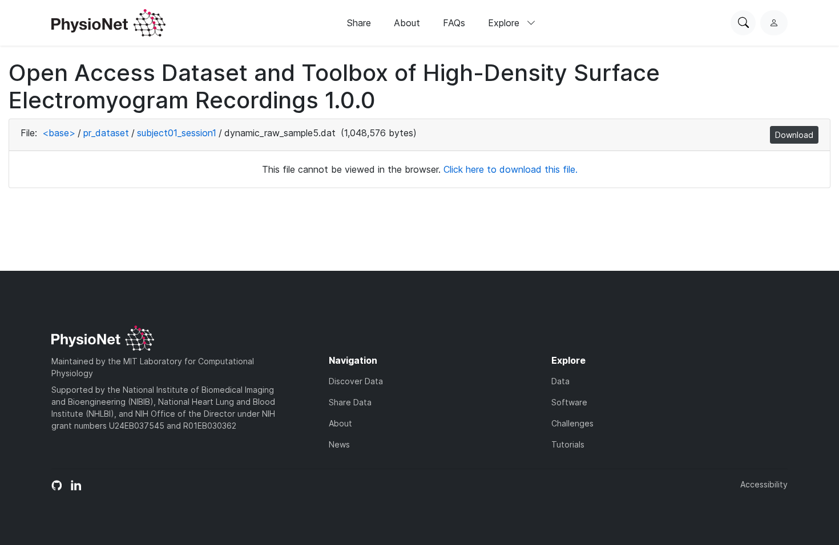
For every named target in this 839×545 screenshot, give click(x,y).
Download (794, 135)
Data (560, 381)
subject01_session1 (176, 133)
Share (359, 23)
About (407, 23)
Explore (505, 23)
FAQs (454, 23)
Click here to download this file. (510, 169)
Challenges (572, 423)
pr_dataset (106, 133)
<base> (58, 133)
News (339, 444)
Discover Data (356, 381)
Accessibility (764, 484)
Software (569, 402)
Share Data (350, 402)
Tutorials (567, 444)
